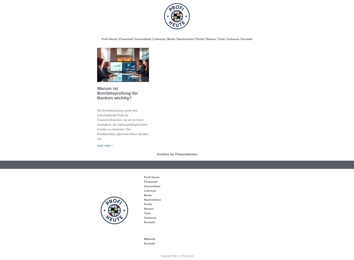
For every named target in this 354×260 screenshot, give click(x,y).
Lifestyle (159, 39)
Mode (171, 39)
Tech (221, 39)
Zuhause (233, 39)
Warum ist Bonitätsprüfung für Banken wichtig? (117, 93)
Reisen (211, 39)
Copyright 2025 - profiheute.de (177, 256)
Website (149, 239)
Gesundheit (143, 39)
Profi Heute (109, 39)
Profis (200, 39)
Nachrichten (185, 39)
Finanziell (126, 39)
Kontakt (246, 39)
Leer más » (105, 145)
